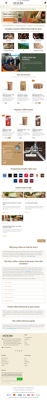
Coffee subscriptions (5, 361)
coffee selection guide (11, 328)
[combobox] (23, 7)
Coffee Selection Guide (24, 0)
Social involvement (4, 363)
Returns (25, 363)
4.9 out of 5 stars (31, 256)
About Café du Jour (4, 358)
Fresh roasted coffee (28, 337)
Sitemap (2, 365)
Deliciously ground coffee (8, 293)
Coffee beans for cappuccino (9, 297)
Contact (25, 365)
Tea (25, 341)
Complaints (17, 390)
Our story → (24, 67)
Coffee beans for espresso (8, 300)
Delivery (25, 360)
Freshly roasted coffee (8, 286)
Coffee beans (26, 339)
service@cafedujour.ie (7, 347)
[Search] (3, 6)
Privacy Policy (20, 381)
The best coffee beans (8, 282)
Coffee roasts (26, 344)
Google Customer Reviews (27, 9)
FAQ (25, 358)
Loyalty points (4, 360)
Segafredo (28, 271)
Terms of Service (5, 382)
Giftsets (25, 343)
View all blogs (41, 240)
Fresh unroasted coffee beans (9, 289)
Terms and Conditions (29, 390)
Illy (33, 271)
